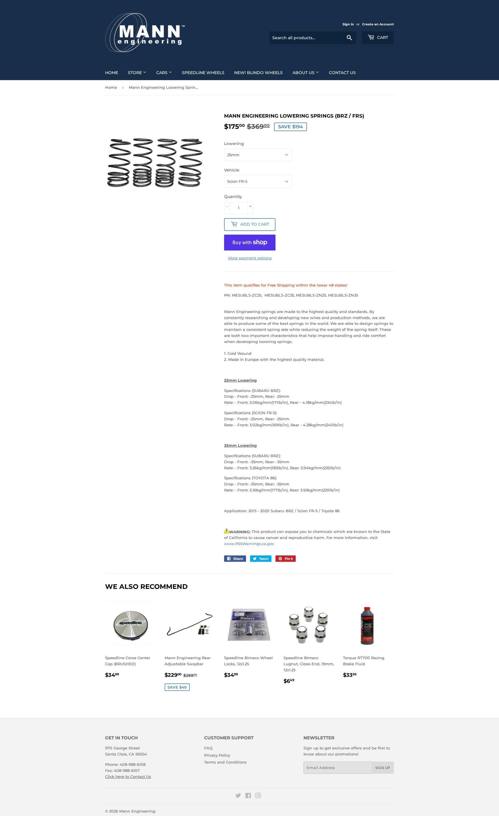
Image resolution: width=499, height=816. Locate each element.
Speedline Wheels (203, 72)
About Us (304, 72)
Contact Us (342, 72)
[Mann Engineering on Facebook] (248, 796)
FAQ (208, 748)
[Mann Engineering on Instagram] (258, 796)
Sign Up (382, 768)
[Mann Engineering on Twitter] (238, 796)
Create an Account (378, 24)
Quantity (233, 196)
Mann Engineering (137, 811)
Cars (162, 72)
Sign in (348, 24)
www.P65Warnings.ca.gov (249, 543)
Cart (382, 37)
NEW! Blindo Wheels (258, 72)
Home (111, 72)
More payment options (250, 258)
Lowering (234, 143)
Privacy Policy (217, 755)
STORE (135, 72)
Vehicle (231, 170)
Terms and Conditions (225, 762)
